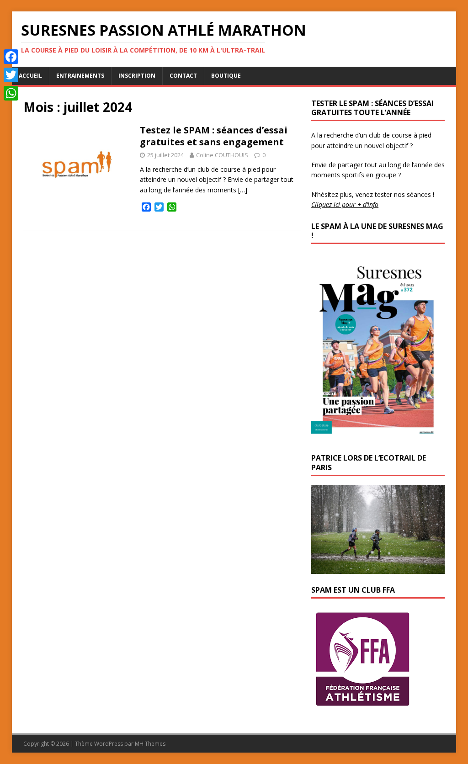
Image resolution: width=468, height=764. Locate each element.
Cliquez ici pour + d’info (344, 204)
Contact (183, 76)
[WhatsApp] (11, 93)
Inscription (136, 76)
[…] (242, 190)
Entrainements (80, 76)
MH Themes (150, 744)
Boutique (226, 76)
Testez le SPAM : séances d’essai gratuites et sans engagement (213, 136)
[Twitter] (11, 75)
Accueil (30, 76)
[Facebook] (11, 57)
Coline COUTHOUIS (222, 155)
